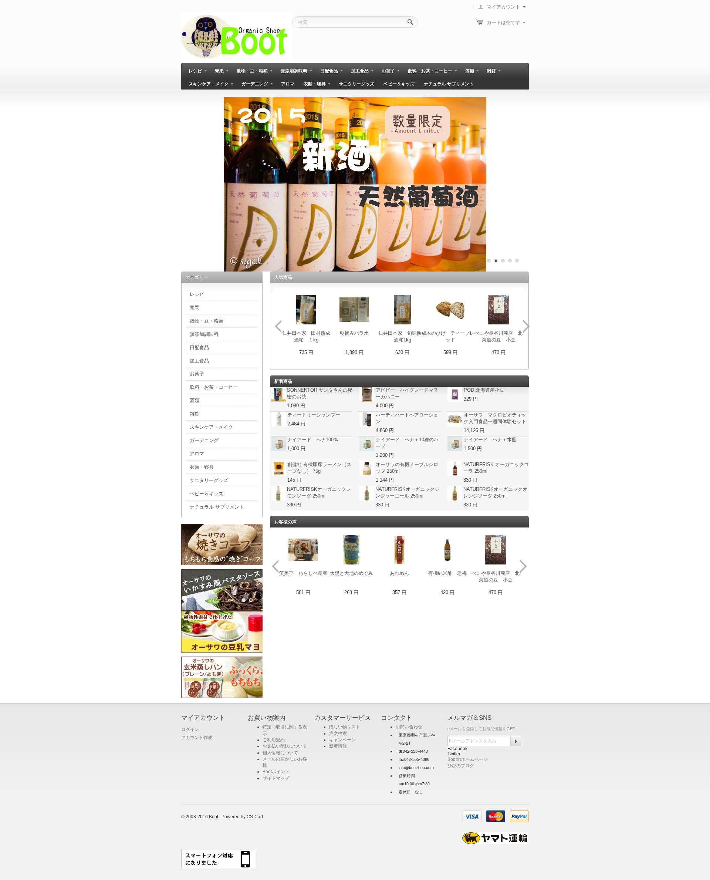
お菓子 (388, 71)
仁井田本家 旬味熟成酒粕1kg (402, 336)
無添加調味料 (294, 71)
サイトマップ (276, 778)
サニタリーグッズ (356, 84)
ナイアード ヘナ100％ (312, 439)
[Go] (516, 741)
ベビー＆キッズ (399, 84)
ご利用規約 (274, 739)
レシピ (195, 71)
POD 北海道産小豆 (484, 390)
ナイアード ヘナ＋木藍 (490, 439)
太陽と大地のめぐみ (351, 573)
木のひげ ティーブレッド (450, 336)
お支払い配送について (285, 746)
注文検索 (338, 733)
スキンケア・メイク (209, 84)
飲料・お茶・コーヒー (430, 71)
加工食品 (360, 71)
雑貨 (491, 71)
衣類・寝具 (315, 84)
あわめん (399, 573)
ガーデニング (254, 84)
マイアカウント (503, 7)
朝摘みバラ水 (354, 333)
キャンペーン (342, 739)
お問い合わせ (409, 726)
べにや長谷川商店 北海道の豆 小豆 (498, 336)
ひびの (454, 765)
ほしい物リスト (344, 726)
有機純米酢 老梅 (447, 573)
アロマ (287, 84)
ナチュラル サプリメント (449, 84)
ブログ (467, 765)
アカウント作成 (196, 737)
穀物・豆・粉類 (252, 71)
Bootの (454, 759)
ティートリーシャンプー (313, 415)
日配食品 (329, 71)
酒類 (469, 71)
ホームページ (474, 759)
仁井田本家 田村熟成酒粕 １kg (306, 336)
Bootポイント (276, 771)
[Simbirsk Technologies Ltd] (236, 37)
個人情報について (280, 752)
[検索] (410, 22)
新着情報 (338, 746)
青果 (219, 71)
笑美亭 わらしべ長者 (303, 573)
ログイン (190, 729)
